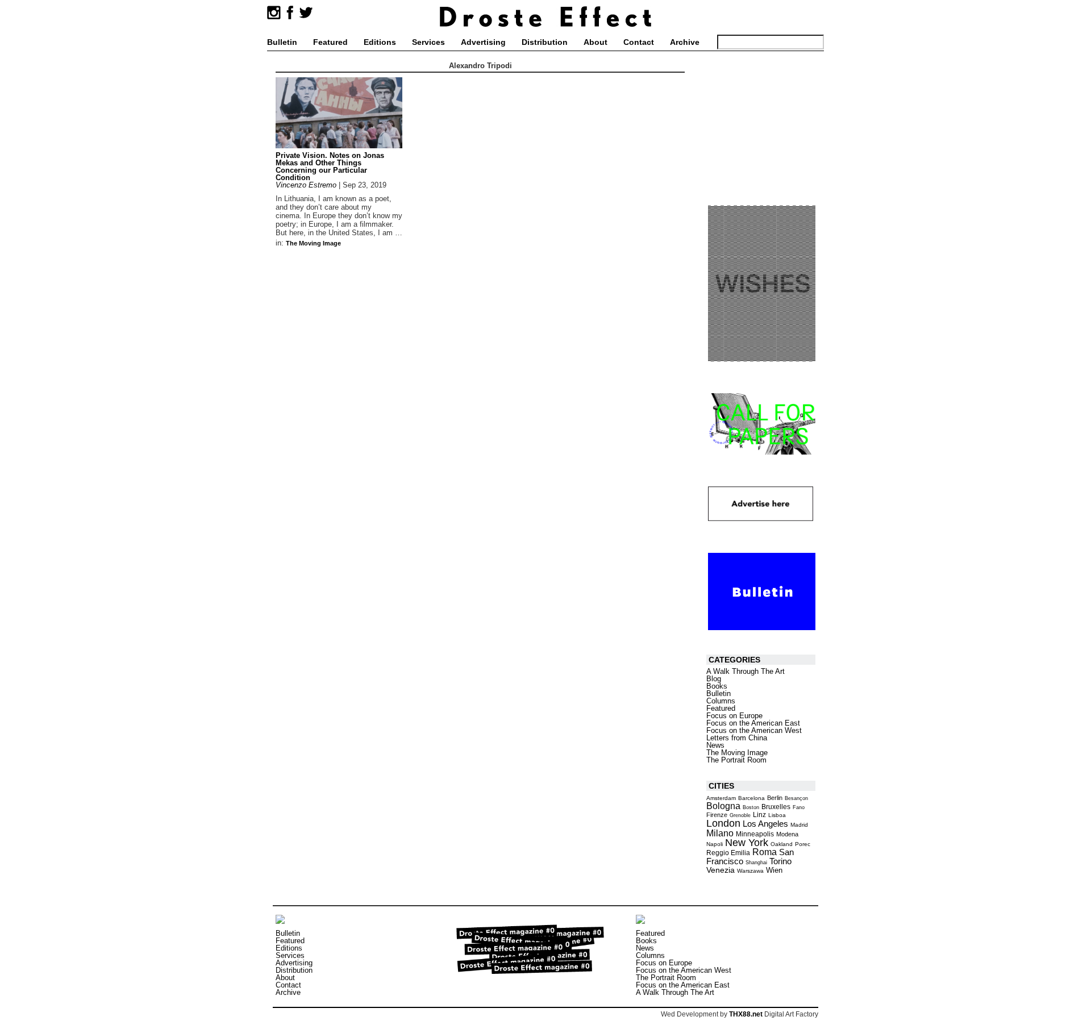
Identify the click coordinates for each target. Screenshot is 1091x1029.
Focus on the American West (754, 730)
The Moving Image (313, 243)
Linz (759, 814)
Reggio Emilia (728, 852)
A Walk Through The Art (745, 671)
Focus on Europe (734, 715)
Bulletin (282, 42)
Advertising (483, 42)
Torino (780, 861)
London (723, 823)
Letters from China (736, 738)
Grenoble (740, 815)
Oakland (782, 844)
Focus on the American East (753, 723)
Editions (380, 42)
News (715, 745)
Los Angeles (765, 823)
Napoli (714, 844)
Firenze (716, 814)
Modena (787, 834)
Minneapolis (755, 834)
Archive (684, 42)
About (595, 42)
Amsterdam (721, 798)
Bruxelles (775, 807)
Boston (751, 807)
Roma (764, 852)
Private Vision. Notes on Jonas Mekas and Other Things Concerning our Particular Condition (330, 166)
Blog (713, 678)
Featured (330, 42)
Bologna (723, 806)
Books (716, 686)
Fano (799, 807)
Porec (802, 844)
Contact (638, 42)
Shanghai (756, 862)
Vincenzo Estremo (306, 185)
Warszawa (750, 871)
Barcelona (751, 798)
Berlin (774, 797)
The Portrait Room (736, 760)
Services (428, 42)
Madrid (799, 825)
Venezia (720, 869)
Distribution (545, 42)
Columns (720, 701)
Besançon (796, 798)
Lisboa (777, 815)
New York (746, 842)
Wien (774, 870)
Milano (720, 833)
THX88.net (746, 1014)
